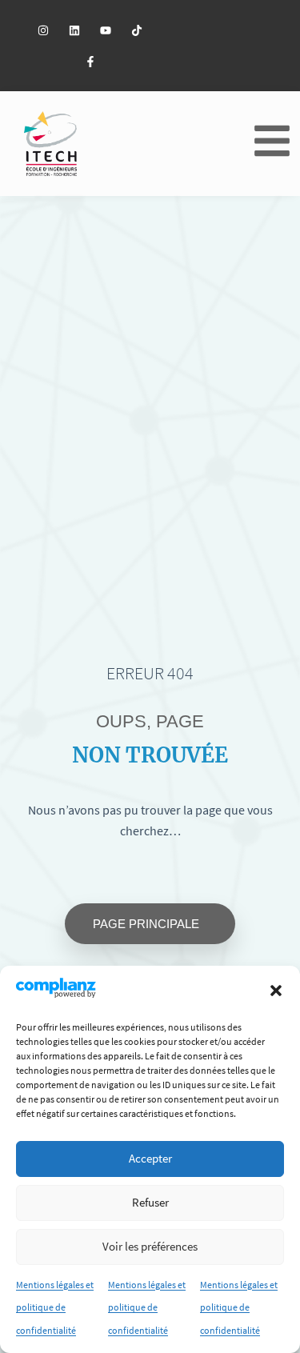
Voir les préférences (150, 1246)
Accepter (150, 1158)
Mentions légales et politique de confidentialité (55, 1307)
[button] (276, 991)
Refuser (150, 1202)
